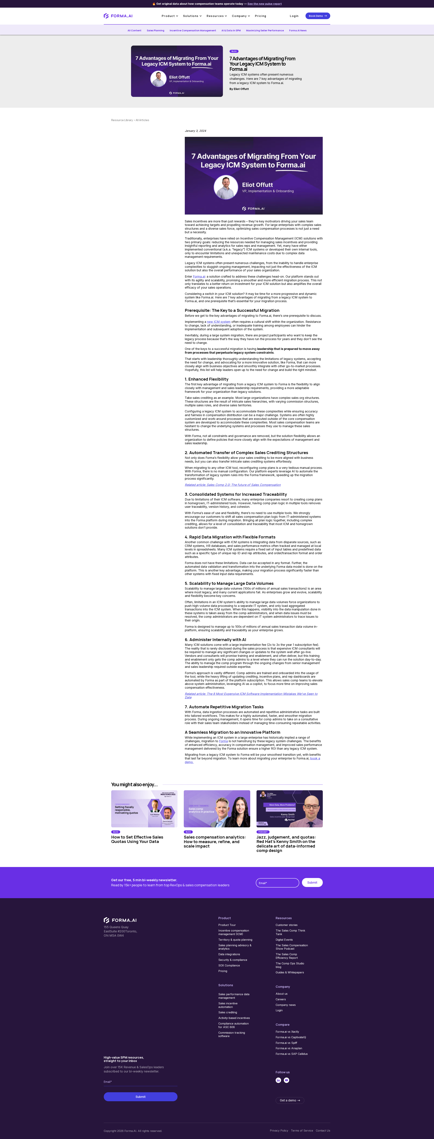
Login (294, 16)
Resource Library (122, 120)
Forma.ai (199, 276)
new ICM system (219, 321)
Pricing (260, 16)
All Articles (142, 120)
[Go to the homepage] (120, 920)
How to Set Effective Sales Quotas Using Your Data (137, 839)
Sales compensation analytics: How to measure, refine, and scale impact (215, 841)
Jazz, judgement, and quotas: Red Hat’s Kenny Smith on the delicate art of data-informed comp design (286, 843)
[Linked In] (278, 1080)
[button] (172, 16)
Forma (223, 741)
